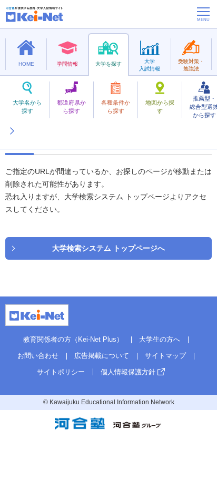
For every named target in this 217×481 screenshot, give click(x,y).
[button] (11, 118)
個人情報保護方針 (128, 372)
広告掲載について (101, 356)
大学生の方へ (159, 339)
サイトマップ (165, 356)
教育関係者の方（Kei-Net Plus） (73, 339)
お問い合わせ (37, 356)
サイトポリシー (61, 372)
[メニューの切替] (203, 14)
